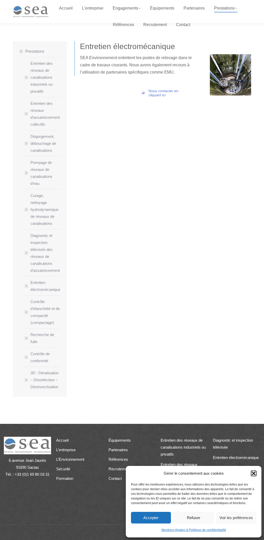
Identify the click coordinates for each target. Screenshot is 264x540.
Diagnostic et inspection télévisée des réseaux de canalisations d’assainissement (45, 253)
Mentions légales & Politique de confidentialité (193, 530)
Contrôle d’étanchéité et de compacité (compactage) (45, 312)
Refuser (193, 517)
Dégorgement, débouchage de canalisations (43, 143)
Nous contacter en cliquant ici (163, 93)
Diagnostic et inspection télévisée (233, 443)
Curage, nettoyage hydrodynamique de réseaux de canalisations (44, 209)
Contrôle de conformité (40, 357)
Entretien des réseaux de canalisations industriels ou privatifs (41, 77)
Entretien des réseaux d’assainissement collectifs (45, 113)
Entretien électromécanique (45, 286)
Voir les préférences (236, 517)
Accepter (151, 517)
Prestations (34, 51)
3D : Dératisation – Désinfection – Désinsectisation (44, 380)
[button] (253, 473)
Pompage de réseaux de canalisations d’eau (41, 173)
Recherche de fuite (42, 338)
